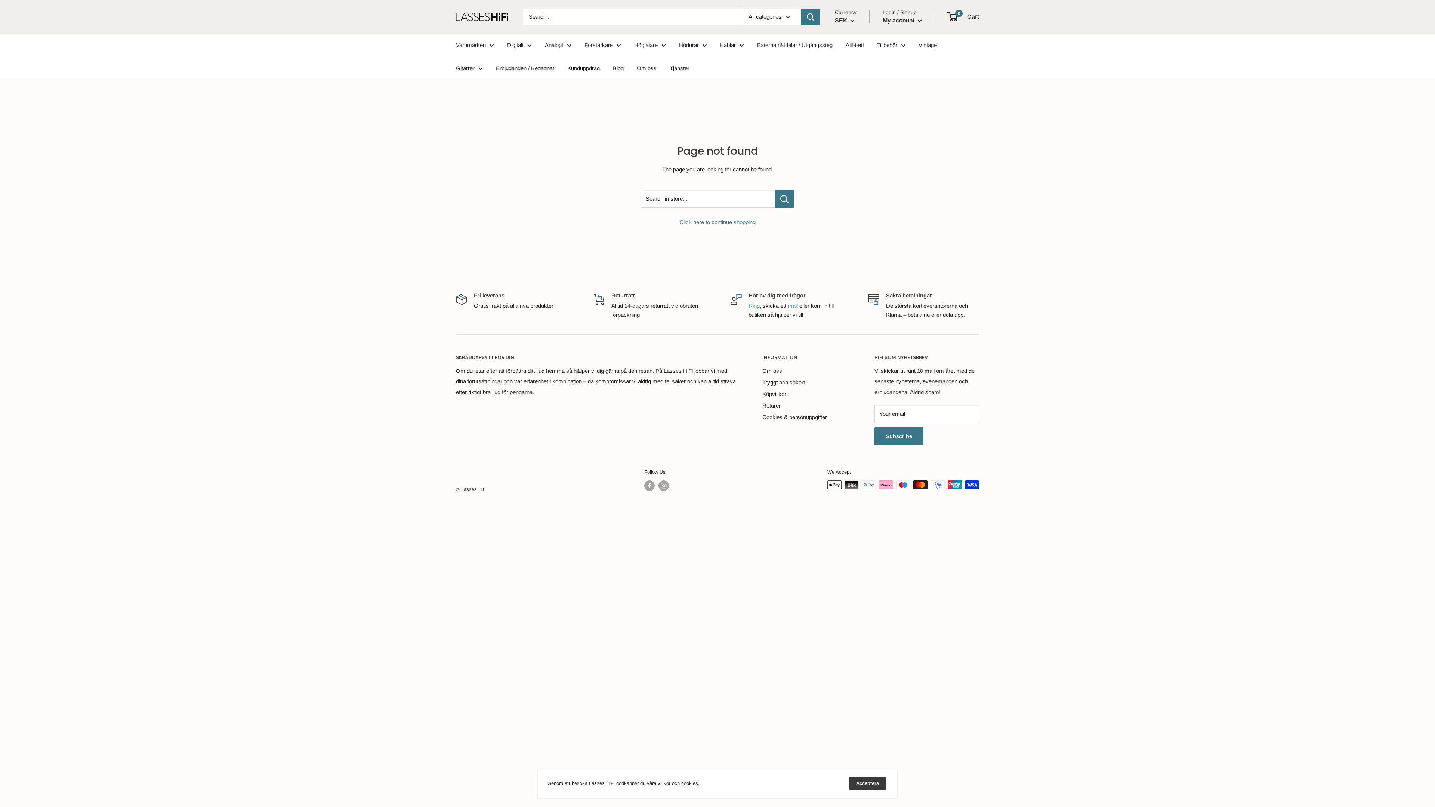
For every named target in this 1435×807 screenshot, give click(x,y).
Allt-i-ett (855, 45)
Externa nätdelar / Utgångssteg (795, 45)
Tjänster (679, 68)
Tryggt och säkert (783, 382)
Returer (771, 405)
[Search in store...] (784, 199)
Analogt (554, 45)
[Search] (810, 17)
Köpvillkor (774, 394)
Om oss (647, 68)
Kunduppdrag (583, 68)
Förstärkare (598, 45)
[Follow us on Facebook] (649, 485)
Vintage (928, 45)
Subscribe (899, 436)
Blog (618, 68)
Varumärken (471, 45)
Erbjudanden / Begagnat (525, 68)
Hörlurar (689, 45)
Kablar (728, 45)
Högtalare (646, 45)
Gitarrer (465, 68)
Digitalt (515, 45)
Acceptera (867, 783)
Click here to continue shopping (717, 222)
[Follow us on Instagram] (663, 485)
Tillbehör (887, 45)
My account (899, 20)
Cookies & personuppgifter (794, 417)
